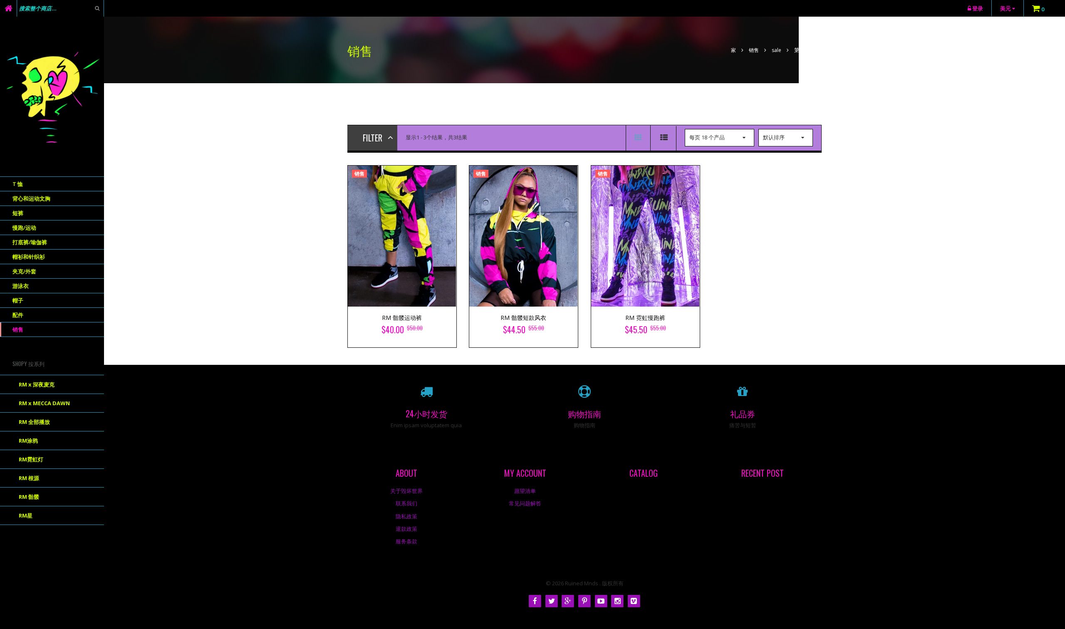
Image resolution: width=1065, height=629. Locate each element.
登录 (977, 8)
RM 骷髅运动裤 (402, 318)
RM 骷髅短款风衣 (523, 318)
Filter (372, 137)
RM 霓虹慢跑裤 (645, 318)
